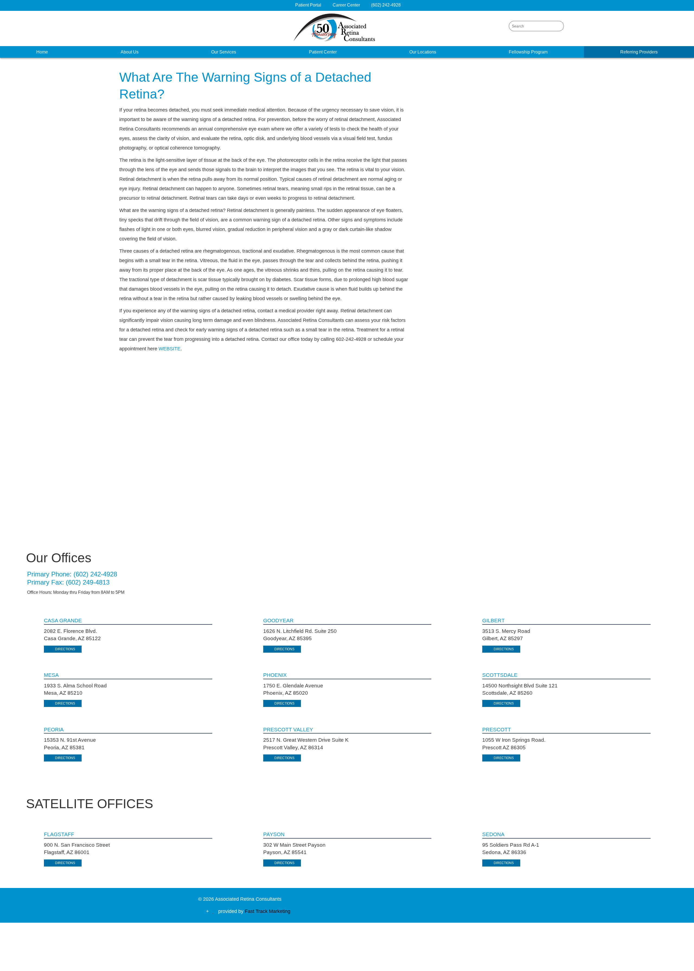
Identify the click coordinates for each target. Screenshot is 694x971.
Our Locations (422, 52)
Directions (65, 649)
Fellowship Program (528, 52)
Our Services (223, 52)
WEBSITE (170, 348)
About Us (130, 52)
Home (42, 52)
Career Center (347, 5)
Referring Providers (639, 52)
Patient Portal (308, 5)
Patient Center (323, 52)
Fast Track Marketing (267, 911)
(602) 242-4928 (386, 5)
